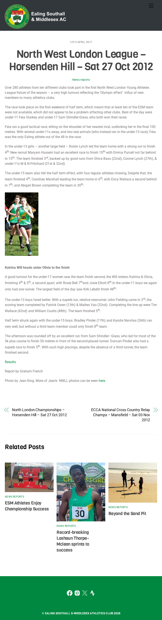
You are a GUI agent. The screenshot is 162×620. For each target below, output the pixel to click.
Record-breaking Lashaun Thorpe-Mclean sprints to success (73, 541)
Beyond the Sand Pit (127, 514)
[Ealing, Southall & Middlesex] (36, 26)
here (102, 381)
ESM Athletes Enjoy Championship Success (27, 506)
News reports (81, 80)
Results (10, 362)
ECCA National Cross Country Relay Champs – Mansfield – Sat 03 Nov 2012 (120, 415)
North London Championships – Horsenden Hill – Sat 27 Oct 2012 (39, 412)
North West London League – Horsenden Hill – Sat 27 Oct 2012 (81, 60)
